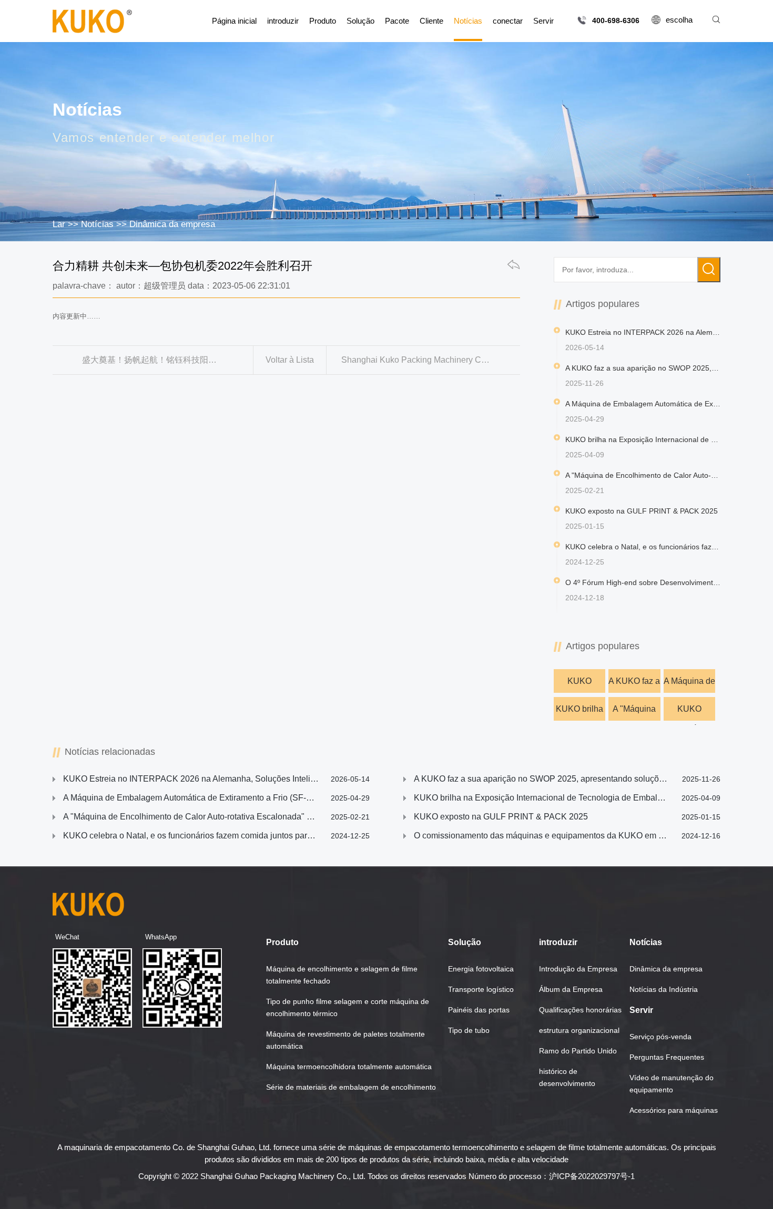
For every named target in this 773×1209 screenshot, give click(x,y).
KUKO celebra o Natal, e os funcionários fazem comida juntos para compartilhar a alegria (216, 835)
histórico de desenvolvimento (567, 1077)
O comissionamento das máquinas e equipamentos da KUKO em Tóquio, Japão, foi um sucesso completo (567, 835)
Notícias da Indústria (663, 989)
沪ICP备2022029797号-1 (592, 1176)
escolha (679, 19)
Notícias (97, 224)
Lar (59, 224)
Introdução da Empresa (578, 969)
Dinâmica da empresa (172, 224)
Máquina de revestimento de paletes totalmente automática (345, 1040)
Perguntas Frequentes (666, 1057)
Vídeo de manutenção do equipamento (671, 1083)
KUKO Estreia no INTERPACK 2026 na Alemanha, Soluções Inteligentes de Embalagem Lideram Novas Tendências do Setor (579, 685)
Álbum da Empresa (571, 989)
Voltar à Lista (290, 359)
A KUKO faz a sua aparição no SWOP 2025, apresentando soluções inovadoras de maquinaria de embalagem (634, 685)
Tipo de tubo (469, 1030)
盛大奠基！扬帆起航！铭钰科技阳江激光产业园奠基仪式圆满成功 (167, 359)
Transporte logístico (481, 989)
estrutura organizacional (579, 1030)
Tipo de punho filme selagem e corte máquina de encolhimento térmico (347, 1007)
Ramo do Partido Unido (578, 1051)
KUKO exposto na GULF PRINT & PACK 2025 (689, 712)
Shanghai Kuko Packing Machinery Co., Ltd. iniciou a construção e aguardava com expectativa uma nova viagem (431, 359)
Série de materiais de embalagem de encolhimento (351, 1087)
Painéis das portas (479, 1010)
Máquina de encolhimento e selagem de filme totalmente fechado (342, 975)
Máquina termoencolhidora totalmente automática (349, 1066)
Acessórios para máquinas (673, 1110)
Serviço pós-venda (660, 1036)
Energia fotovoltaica (481, 969)
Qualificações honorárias (580, 1010)
